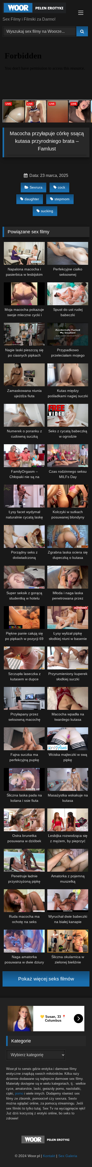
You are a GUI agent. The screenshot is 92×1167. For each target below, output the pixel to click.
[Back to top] (76, 1152)
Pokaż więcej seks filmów (46, 978)
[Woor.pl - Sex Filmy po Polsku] (38, 9)
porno (19, 1093)
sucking (47, 211)
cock (61, 187)
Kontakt (49, 1156)
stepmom (62, 199)
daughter (32, 199)
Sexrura (36, 187)
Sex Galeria (67, 1156)
